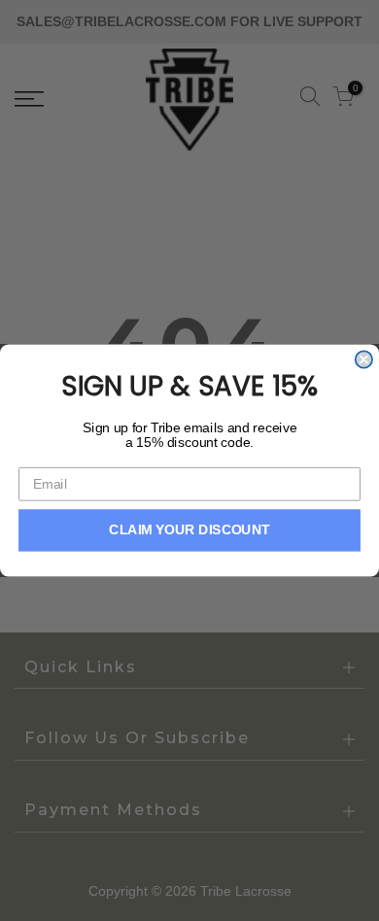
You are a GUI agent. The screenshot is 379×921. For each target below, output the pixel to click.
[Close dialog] (364, 359)
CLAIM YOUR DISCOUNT (189, 530)
